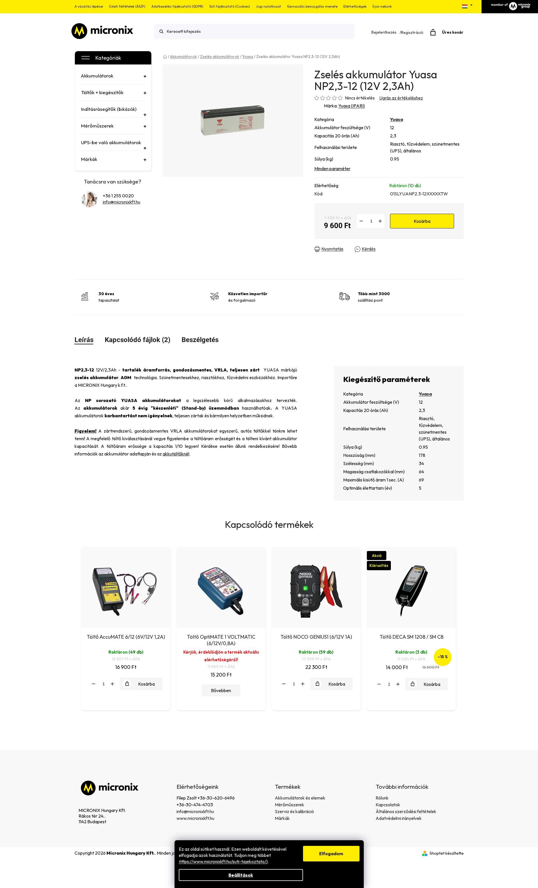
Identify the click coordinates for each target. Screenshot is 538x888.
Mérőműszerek (289, 804)
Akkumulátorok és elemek (300, 798)
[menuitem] (112, 76)
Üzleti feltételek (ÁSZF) (127, 6)
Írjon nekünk (382, 6)
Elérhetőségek (355, 6)
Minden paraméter (332, 168)
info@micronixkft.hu (121, 202)
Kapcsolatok (388, 804)
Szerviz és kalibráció (294, 811)
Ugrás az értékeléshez (401, 98)
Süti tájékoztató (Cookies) (229, 6)
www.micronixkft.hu (195, 818)
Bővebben (221, 690)
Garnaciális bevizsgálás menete (312, 6)
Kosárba (422, 221)
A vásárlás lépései (89, 6)
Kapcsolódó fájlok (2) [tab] (137, 340)
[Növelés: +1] (380, 221)
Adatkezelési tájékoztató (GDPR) (177, 6)
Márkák (282, 818)
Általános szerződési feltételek (406, 811)
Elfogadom (331, 853)
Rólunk (382, 798)
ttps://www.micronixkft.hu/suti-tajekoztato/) (223, 861)
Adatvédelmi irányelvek (399, 818)
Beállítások (240, 875)
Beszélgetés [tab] (200, 340)
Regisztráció (412, 32)
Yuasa (396, 119)
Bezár (412, 249)
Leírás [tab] (84, 340)
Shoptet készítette (447, 853)
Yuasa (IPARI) (351, 106)
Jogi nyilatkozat (268, 6)
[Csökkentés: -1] (361, 221)
